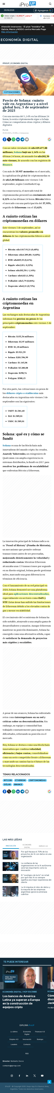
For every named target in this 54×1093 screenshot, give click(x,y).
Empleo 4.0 (14, 1039)
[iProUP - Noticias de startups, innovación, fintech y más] (27, 4)
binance (18, 784)
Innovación (27, 1039)
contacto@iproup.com (12, 1066)
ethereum (20, 780)
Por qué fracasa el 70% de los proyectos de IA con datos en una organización (36, 854)
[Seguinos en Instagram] (12, 1075)
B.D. (52, 1008)
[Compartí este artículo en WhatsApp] (13, 139)
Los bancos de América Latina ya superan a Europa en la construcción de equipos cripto (21, 1001)
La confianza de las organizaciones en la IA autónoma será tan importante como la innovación (36, 867)
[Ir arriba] (49, 1082)
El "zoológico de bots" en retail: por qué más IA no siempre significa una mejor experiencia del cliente (36, 879)
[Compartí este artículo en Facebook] (5, 139)
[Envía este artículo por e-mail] (27, 139)
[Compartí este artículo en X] (9, 139)
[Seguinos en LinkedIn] (27, 1075)
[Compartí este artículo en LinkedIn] (18, 139)
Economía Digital (27, 1033)
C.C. (7, 130)
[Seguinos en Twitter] (34, 1075)
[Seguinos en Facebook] (19, 1075)
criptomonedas (37, 780)
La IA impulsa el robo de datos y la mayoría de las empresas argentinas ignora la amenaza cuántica (35, 891)
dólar (7, 784)
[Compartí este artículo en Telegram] (22, 139)
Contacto (27, 1044)
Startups (40, 1039)
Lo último (14, 1032)
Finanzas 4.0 (40, 1032)
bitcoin (8, 780)
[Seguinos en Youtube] (42, 1075)
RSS (27, 1054)
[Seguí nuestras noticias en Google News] (49, 139)
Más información (9, 32)
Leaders (14, 1044)
